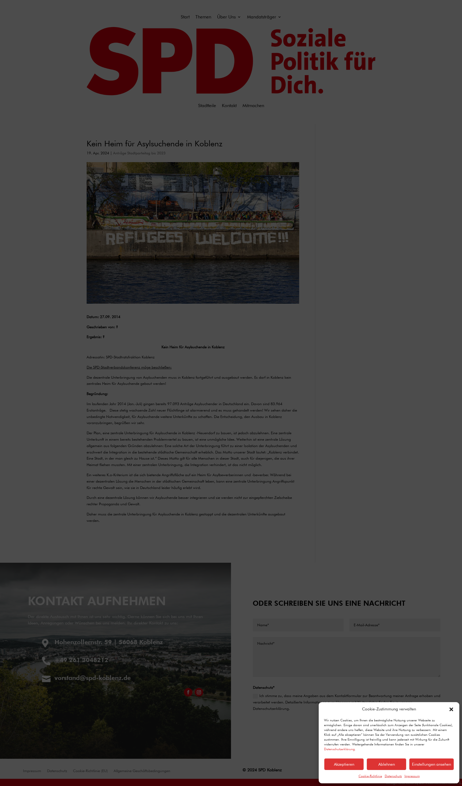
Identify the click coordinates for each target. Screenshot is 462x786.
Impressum (412, 776)
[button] (451, 709)
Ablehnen (386, 764)
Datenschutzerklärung (339, 749)
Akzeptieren (344, 764)
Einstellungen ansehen (431, 764)
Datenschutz (393, 776)
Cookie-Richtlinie (370, 776)
